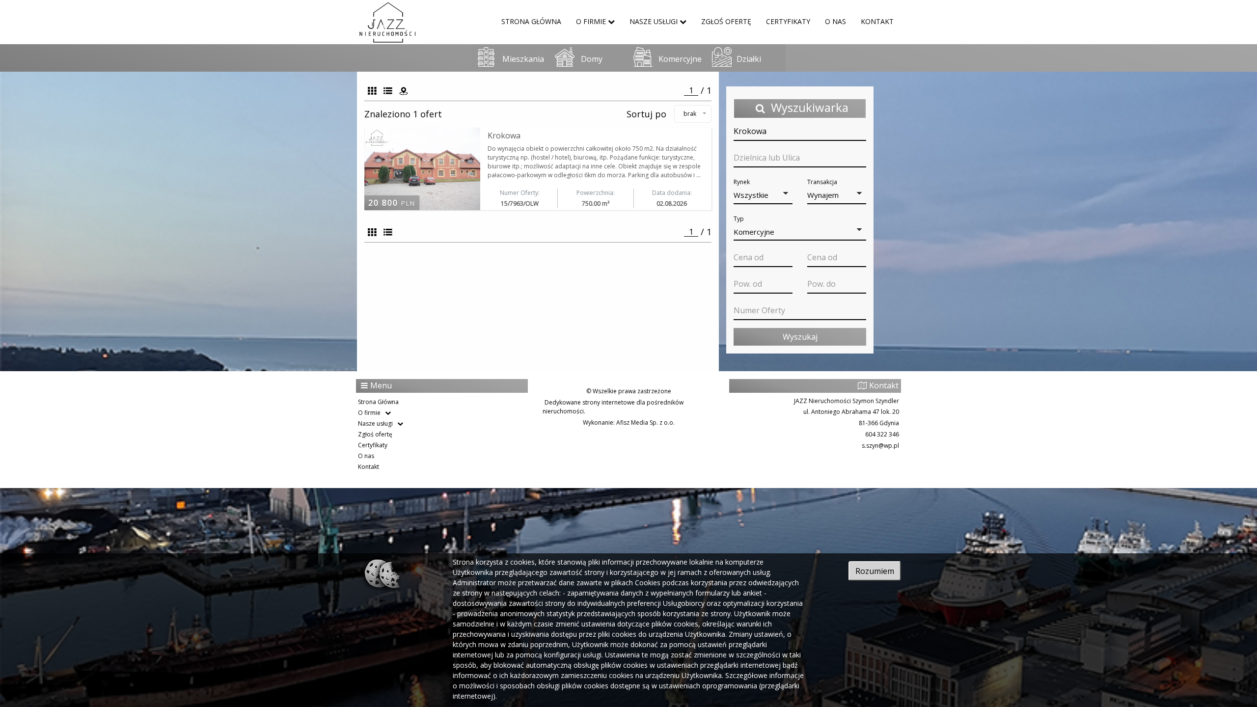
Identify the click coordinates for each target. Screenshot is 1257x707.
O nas (835, 21)
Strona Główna (531, 21)
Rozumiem (874, 571)
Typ (739, 219)
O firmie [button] (591, 21)
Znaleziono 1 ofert (406, 114)
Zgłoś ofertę (726, 21)
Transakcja (822, 182)
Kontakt (877, 21)
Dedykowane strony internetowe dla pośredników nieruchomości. (613, 406)
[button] (763, 195)
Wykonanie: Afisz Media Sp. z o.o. (629, 422)
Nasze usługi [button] (653, 21)
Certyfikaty (788, 21)
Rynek (742, 182)
